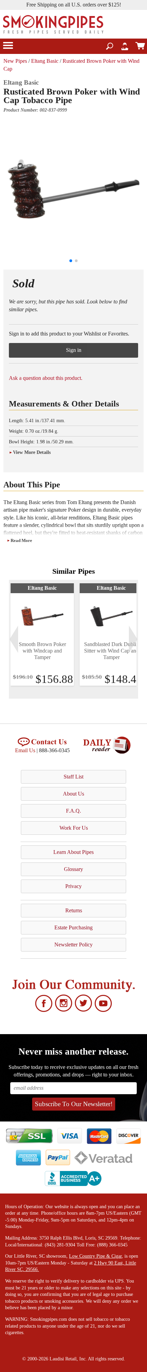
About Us (73, 794)
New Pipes (15, 61)
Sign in (73, 350)
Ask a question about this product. (45, 378)
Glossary (73, 869)
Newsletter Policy (73, 944)
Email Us (25, 750)
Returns (73, 910)
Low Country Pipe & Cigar (95, 1256)
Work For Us (73, 828)
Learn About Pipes (73, 852)
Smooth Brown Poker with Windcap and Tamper (42, 650)
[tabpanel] (42, 634)
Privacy (73, 886)
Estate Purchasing (73, 927)
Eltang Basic (44, 61)
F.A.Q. (73, 811)
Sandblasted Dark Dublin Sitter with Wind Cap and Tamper (111, 650)
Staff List (73, 777)
